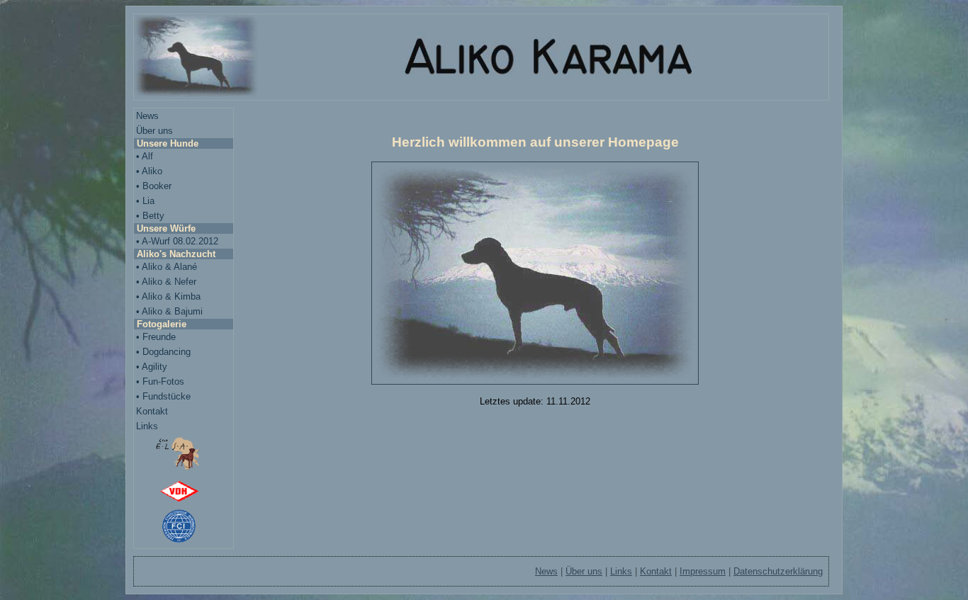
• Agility (151, 366)
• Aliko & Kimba (168, 296)
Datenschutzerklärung (778, 571)
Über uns (154, 130)
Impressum (703, 571)
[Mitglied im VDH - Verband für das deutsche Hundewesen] (183, 491)
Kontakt (152, 411)
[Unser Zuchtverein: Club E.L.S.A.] (183, 455)
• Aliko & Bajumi (169, 311)
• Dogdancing (163, 351)
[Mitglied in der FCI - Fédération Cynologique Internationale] (183, 527)
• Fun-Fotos (160, 381)
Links (147, 426)
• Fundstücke (163, 396)
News (147, 116)
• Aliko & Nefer (166, 281)
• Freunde (156, 337)
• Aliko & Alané (166, 266)
